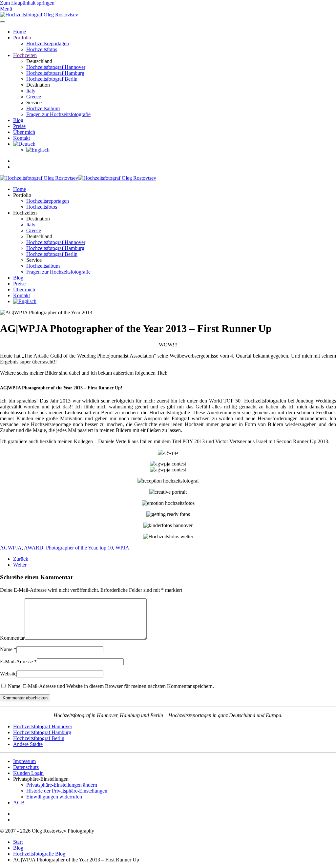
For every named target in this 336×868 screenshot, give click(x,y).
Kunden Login (28, 773)
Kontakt (21, 138)
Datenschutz (26, 767)
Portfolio (22, 37)
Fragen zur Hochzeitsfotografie (58, 114)
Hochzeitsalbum (43, 108)
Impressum (24, 761)
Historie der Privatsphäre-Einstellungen (66, 791)
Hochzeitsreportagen (47, 43)
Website (8, 673)
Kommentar (12, 638)
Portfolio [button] (22, 195)
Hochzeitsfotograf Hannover (55, 67)
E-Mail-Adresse (18, 661)
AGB (19, 802)
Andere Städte (28, 744)
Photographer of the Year (71, 547)
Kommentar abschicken (25, 697)
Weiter (20, 565)
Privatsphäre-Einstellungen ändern (61, 785)
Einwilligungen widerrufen (54, 796)
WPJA (122, 547)
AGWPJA (11, 547)
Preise (19, 126)
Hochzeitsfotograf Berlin (51, 79)
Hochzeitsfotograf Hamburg (55, 73)
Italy (30, 90)
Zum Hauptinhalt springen (27, 3)
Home (19, 31)
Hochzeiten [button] (25, 213)
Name (8, 649)
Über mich (24, 132)
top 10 (106, 547)
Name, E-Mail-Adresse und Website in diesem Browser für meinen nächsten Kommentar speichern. (110, 686)
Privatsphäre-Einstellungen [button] (41, 779)
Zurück (20, 559)
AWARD (33, 547)
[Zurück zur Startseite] (39, 14)
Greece (33, 96)
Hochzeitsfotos (41, 49)
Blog (18, 120)
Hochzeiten (25, 55)
